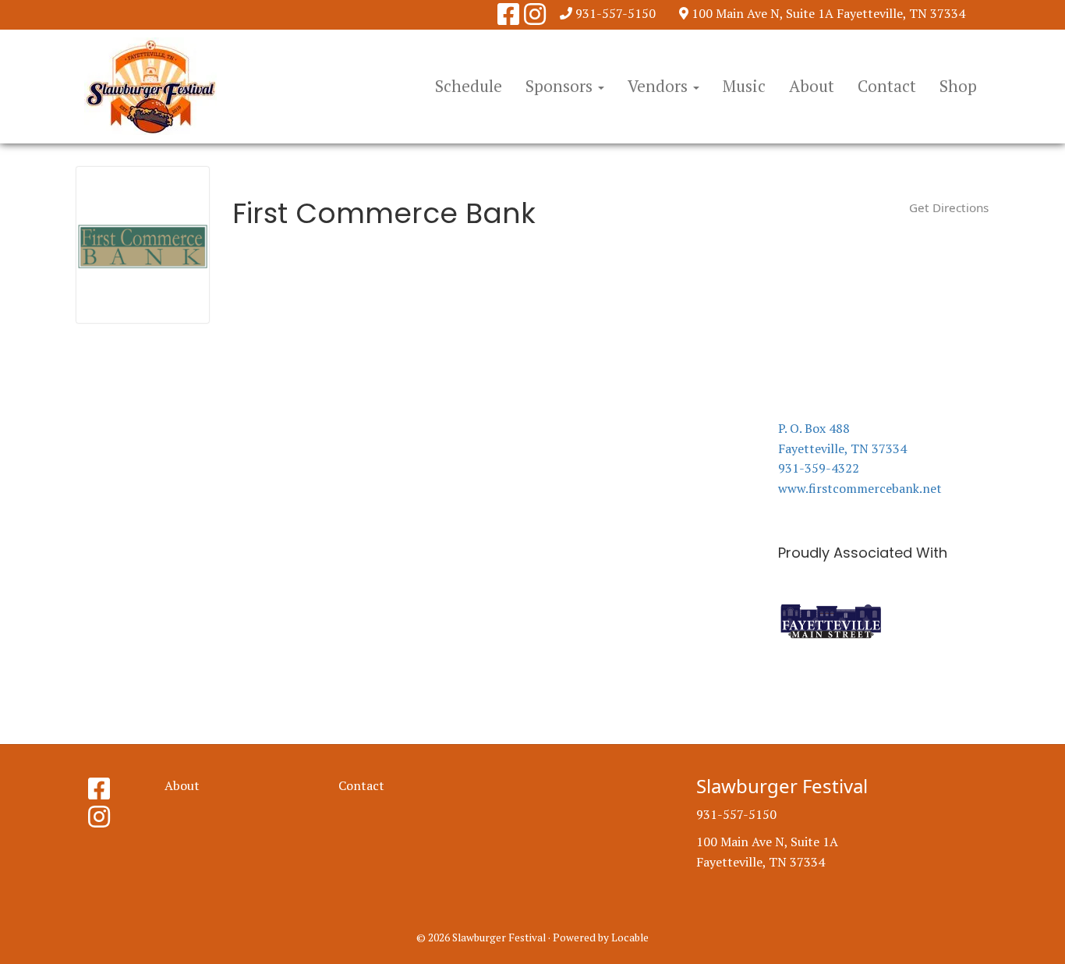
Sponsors (560, 86)
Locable (630, 937)
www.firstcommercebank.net (860, 488)
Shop (958, 86)
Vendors (660, 86)
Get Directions (949, 207)
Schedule (468, 86)
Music (744, 86)
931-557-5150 (615, 13)
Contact (887, 86)
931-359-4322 (818, 468)
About (811, 86)
